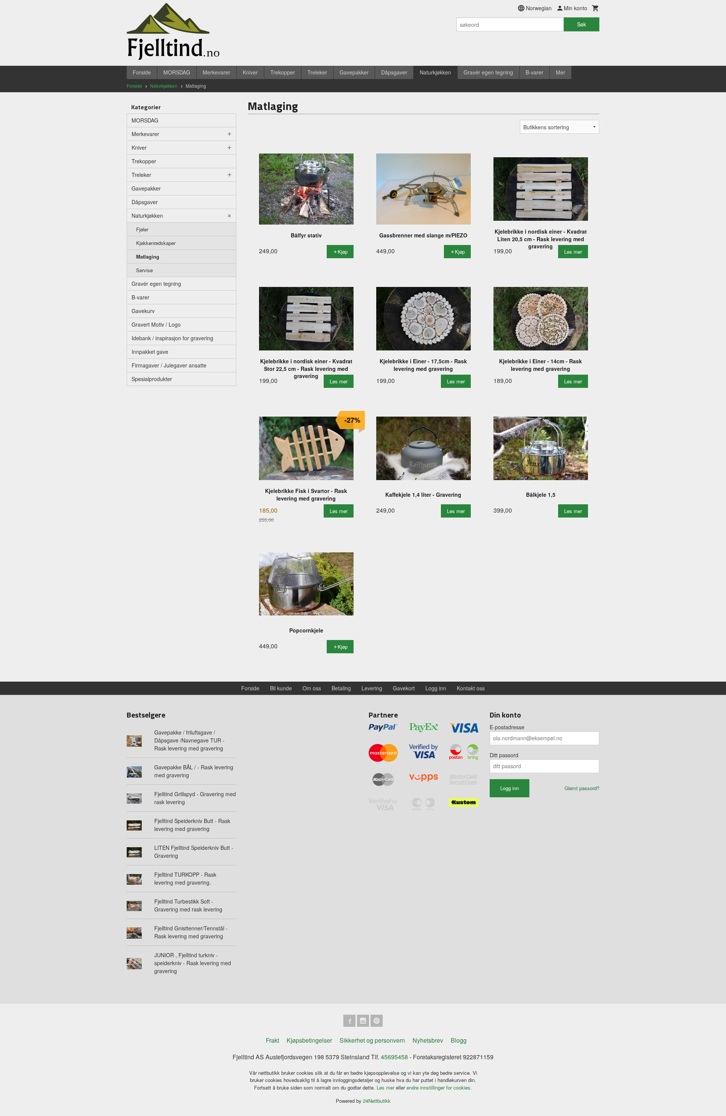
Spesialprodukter (152, 379)
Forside (142, 72)
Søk (581, 24)
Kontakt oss (471, 688)
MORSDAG (176, 72)
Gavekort (404, 688)
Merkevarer (216, 72)
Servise (144, 270)
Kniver (250, 72)
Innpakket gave (150, 351)
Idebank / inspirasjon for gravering (172, 338)
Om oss (311, 688)
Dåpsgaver (394, 72)
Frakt (272, 1040)
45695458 (394, 1056)
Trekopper (282, 72)
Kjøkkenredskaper (155, 242)
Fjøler (142, 229)
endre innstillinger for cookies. (439, 1087)
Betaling (341, 688)
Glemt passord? (582, 788)
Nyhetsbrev (428, 1040)
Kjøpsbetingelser (309, 1040)
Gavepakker (354, 72)
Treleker (317, 72)
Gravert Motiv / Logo (156, 324)
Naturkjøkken (435, 72)
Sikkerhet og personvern (372, 1040)
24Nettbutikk (377, 1100)
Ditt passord (504, 755)
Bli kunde (281, 688)
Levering (371, 688)
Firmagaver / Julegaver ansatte (169, 365)
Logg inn (435, 688)
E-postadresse (507, 727)
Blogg (459, 1040)
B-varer (534, 72)
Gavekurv (143, 311)
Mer (560, 72)
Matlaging (147, 256)
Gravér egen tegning (488, 72)
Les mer (386, 1087)
